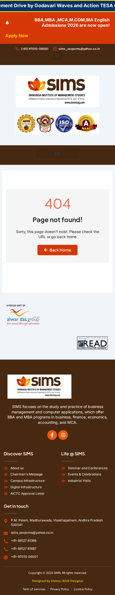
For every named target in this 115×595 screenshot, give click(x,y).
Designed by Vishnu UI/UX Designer (57, 581)
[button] (57, 55)
